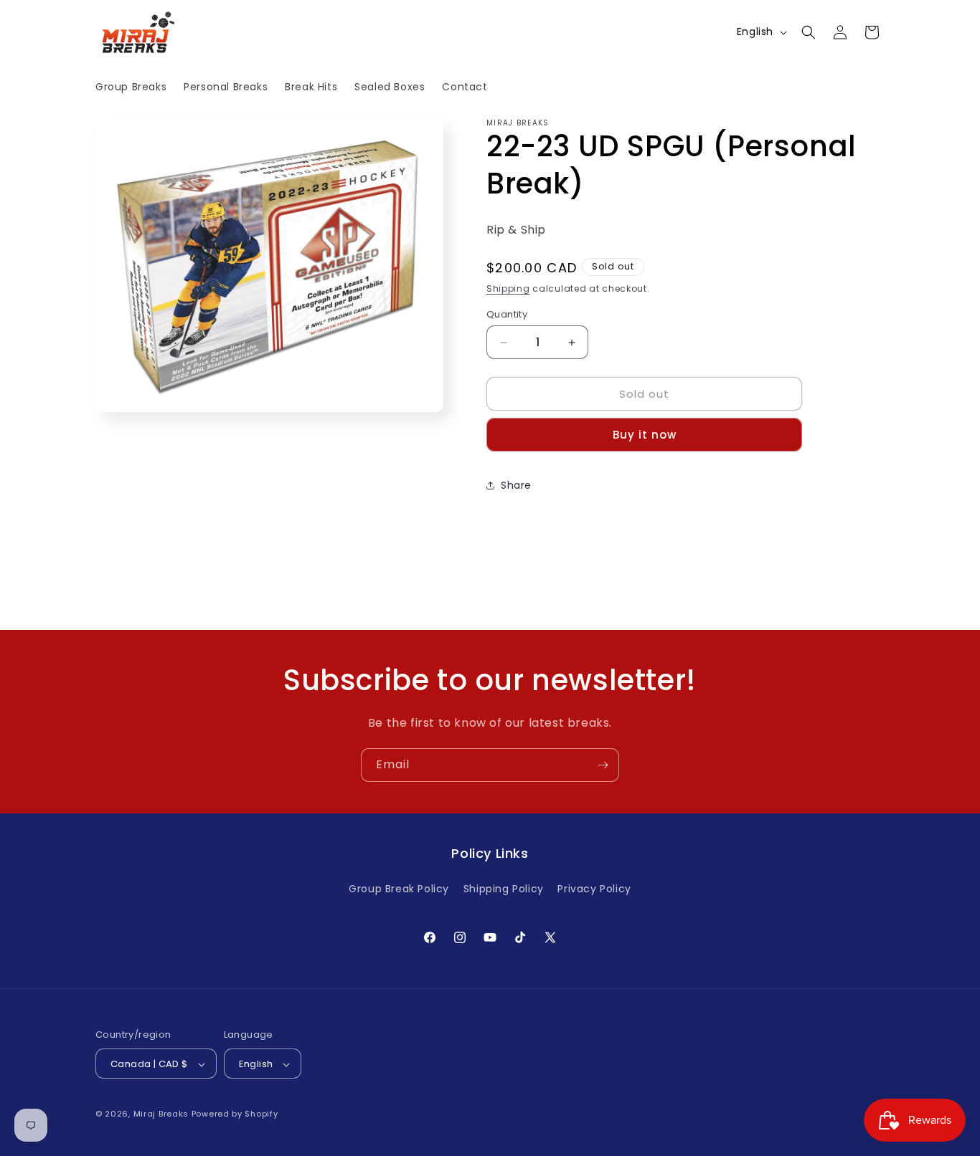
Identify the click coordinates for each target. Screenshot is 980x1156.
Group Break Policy (399, 888)
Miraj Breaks (161, 1114)
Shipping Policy (503, 888)
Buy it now (645, 434)
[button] (808, 32)
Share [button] (516, 485)
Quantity (506, 314)
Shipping (508, 288)
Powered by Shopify (235, 1114)
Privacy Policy (594, 888)
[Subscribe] (602, 765)
